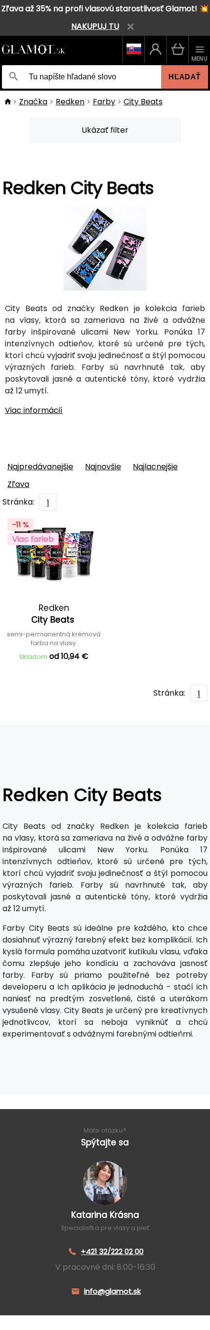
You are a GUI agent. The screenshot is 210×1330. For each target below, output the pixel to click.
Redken (70, 101)
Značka (33, 101)
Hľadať (184, 77)
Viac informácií (34, 410)
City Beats (143, 101)
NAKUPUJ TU (95, 26)
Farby (104, 101)
